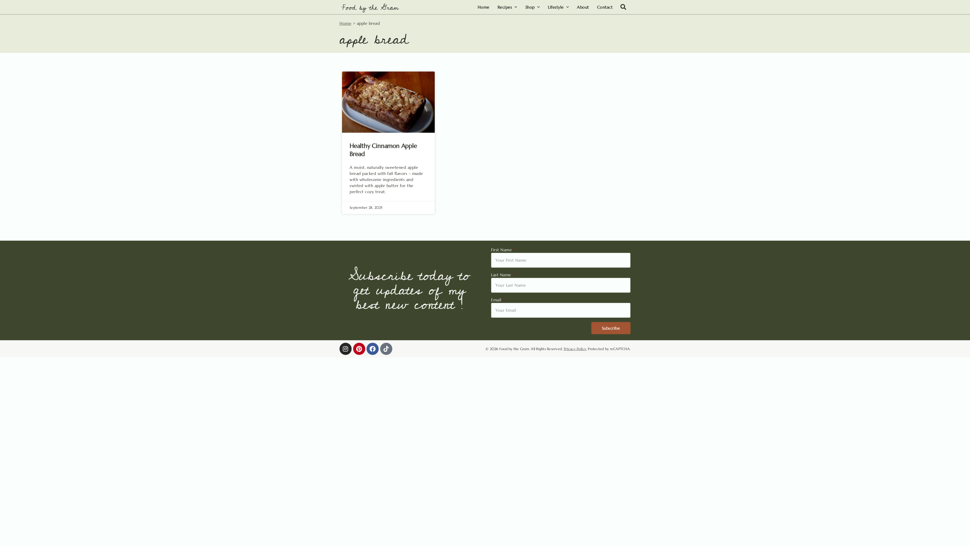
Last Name (502, 274)
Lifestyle (556, 7)
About (583, 7)
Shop (530, 7)
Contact (605, 7)
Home (484, 7)
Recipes (505, 7)
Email (497, 299)
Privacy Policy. (575, 349)
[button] (623, 7)
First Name (502, 249)
